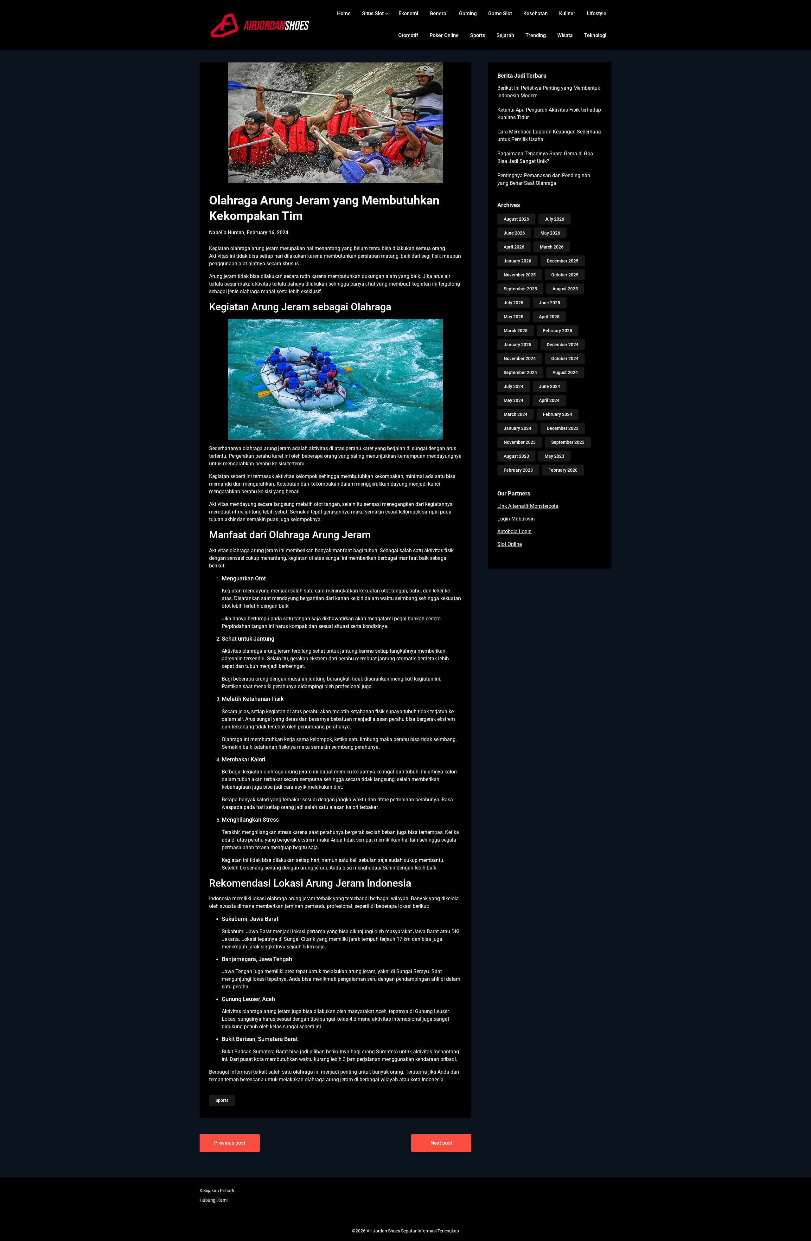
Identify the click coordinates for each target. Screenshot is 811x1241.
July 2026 (554, 219)
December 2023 (562, 428)
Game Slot (500, 13)
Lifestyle (596, 13)
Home (344, 13)
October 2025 (564, 274)
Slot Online (509, 544)
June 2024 (549, 386)
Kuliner (567, 13)
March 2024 (515, 414)
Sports (477, 35)
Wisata (565, 35)
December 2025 (562, 260)
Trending (536, 35)
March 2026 (552, 246)
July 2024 (513, 386)
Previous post (229, 1143)
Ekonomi (408, 13)
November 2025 (520, 274)
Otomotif (408, 35)
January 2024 (517, 428)
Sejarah (505, 35)
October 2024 (564, 358)
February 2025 (557, 330)
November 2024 (520, 358)
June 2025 (549, 302)
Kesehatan (535, 13)
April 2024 (549, 400)
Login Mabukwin (516, 519)
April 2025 (549, 316)
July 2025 (513, 302)
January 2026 (517, 260)
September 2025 (520, 288)
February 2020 (563, 470)
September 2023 (567, 442)
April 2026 (514, 246)
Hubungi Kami (213, 1200)
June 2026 (514, 233)
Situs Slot (373, 13)
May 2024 (513, 400)
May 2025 (513, 316)
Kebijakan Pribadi (217, 1190)
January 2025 (517, 344)
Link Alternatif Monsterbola (527, 506)
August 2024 (565, 372)
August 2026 (516, 219)
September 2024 (520, 372)
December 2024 (562, 344)
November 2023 (520, 442)
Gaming (468, 13)
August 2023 (516, 456)
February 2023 (518, 470)
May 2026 (550, 233)
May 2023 (554, 456)
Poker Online (444, 35)
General (439, 13)
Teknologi (595, 35)
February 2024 (557, 414)
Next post (441, 1143)
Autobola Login (514, 531)
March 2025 (515, 330)
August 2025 (565, 288)
